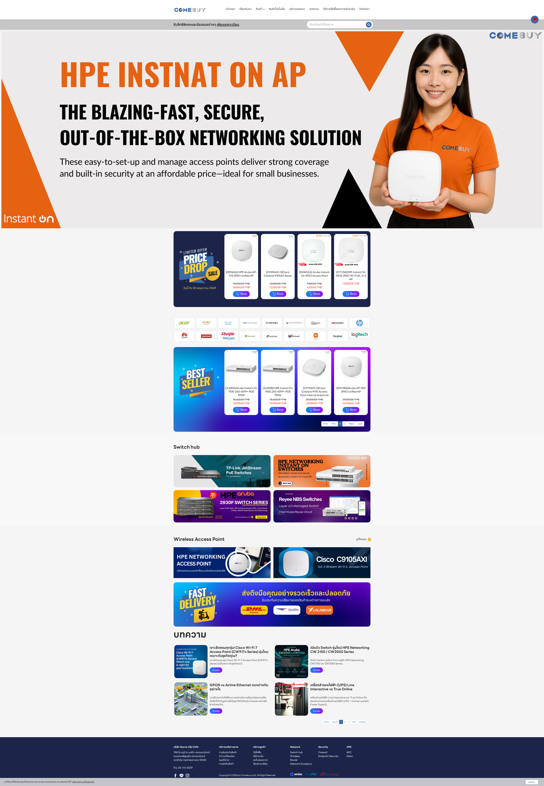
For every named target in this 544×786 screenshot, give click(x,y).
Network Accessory (301, 764)
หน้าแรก (230, 9)
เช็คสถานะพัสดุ (260, 764)
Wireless (295, 756)
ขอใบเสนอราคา (260, 760)
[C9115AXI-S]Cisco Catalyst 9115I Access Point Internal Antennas (314, 391)
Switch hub (296, 752)
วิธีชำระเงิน (258, 756)
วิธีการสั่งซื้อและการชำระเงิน (339, 9)
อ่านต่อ (215, 670)
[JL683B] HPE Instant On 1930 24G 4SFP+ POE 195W (278, 391)
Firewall (322, 752)
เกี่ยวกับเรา (245, 9)
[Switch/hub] (356, 447)
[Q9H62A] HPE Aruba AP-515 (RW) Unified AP (241, 274)
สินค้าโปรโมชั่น (277, 9)
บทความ (314, 9)
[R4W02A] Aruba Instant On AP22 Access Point (314, 274)
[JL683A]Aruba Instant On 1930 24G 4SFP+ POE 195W (241, 391)
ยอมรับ (532, 782)
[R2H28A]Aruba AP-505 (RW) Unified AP (351, 390)
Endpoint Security (328, 756)
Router (294, 760)
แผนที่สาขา (224, 760)
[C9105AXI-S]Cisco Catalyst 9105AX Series (278, 274)
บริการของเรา (297, 9)
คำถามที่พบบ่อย (226, 756)
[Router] (369, 539)
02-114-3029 (185, 768)
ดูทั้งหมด (361, 539)
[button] (42, 129)
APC (349, 752)
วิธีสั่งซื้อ (257, 752)
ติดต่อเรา (364, 9)
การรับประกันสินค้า (228, 752)
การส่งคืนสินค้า (226, 764)
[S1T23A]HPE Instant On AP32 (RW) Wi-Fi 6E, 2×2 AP (351, 275)
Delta (350, 756)
